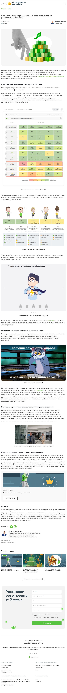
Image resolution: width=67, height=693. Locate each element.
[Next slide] (63, 288)
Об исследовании (6, 665)
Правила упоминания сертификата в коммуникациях (45, 647)
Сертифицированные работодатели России (47, 665)
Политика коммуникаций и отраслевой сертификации (16, 647)
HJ (5, 3)
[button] (32, 313)
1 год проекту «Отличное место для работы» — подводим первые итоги (30, 571)
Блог (37, 679)
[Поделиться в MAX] (15, 526)
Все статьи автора (7, 542)
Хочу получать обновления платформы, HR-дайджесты (46, 618)
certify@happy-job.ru (33, 643)
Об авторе (4, 540)
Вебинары (38, 681)
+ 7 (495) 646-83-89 (33, 640)
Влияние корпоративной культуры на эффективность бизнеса (16, 682)
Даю (46, 615)
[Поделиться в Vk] (11, 526)
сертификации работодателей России (51, 76)
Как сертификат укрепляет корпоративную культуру (15, 679)
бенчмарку (51, 320)
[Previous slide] (4, 288)
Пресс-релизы (39, 667)
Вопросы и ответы (6, 672)
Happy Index (5, 667)
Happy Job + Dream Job (8, 685)
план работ (40, 390)
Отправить (47, 623)
